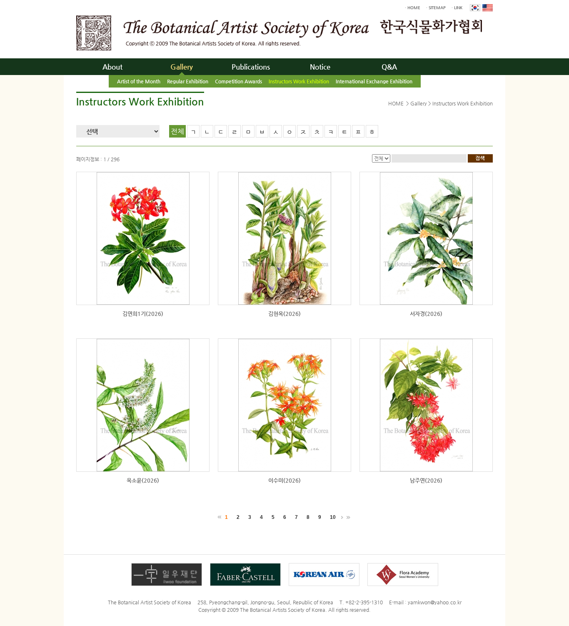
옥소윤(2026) (143, 480)
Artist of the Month (138, 81)
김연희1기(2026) (142, 313)
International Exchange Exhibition (374, 81)
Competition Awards (238, 81)
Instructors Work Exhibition (299, 81)
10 (333, 517)
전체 (177, 131)
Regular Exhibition (187, 81)
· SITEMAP (436, 7)
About (112, 67)
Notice (320, 67)
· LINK (457, 7)
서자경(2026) (426, 313)
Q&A (389, 67)
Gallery (181, 67)
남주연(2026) (426, 480)
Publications (251, 67)
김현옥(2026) (284, 313)
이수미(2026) (284, 480)
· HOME (412, 7)
